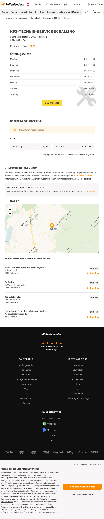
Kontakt (78, 4)
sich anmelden (89, 191)
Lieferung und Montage (69, 12)
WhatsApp (51, 423)
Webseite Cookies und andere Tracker (43, 512)
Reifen (5, 12)
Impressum (26, 384)
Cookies (26, 403)
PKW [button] (32, 46)
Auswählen (52, 103)
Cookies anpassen (82, 494)
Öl (36, 12)
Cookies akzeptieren (82, 487)
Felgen (14, 12)
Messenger (52, 430)
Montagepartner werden (26, 379)
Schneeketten (26, 12)
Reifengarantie (26, 365)
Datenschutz (26, 398)
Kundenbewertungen (57, 4)
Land (26, 393)
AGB (26, 388)
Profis (38, 4)
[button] (52, 225)
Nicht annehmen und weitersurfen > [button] (87, 464)
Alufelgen (78, 374)
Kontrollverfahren (84, 175)
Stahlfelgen (78, 369)
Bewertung (26, 374)
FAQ (52, 440)
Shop (42, 12)
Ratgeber (51, 12)
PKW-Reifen (78, 365)
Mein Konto (97, 4)
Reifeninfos (26, 369)
